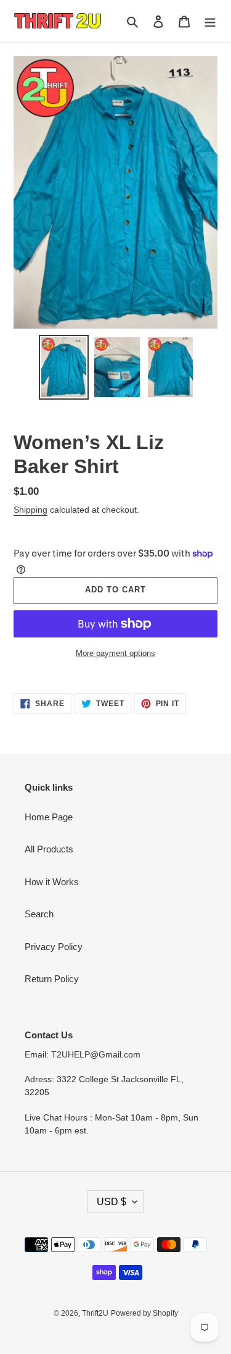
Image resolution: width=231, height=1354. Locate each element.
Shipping (30, 510)
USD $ (111, 1201)
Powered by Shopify (144, 1313)
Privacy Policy (54, 946)
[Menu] (210, 21)
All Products (49, 849)
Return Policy (52, 978)
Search (39, 914)
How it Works (52, 882)
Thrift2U (95, 1313)
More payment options (115, 653)
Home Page (49, 817)
